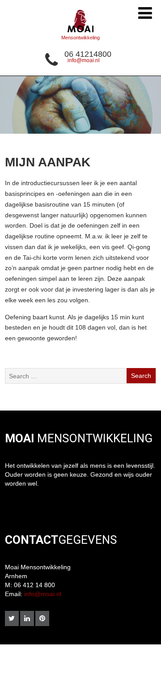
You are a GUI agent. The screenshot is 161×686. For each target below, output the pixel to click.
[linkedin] (27, 618)
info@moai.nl (84, 60)
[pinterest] (42, 618)
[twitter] (12, 618)
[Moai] (80, 34)
